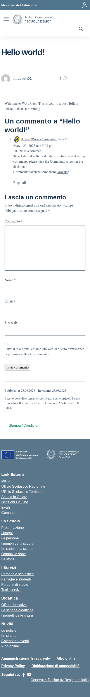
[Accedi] (85, 5)
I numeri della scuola (17, 543)
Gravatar (62, 171)
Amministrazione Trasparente (25, 658)
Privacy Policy (13, 666)
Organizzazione (13, 554)
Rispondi (19, 182)
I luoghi (7, 533)
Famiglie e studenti (16, 579)
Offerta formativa (14, 605)
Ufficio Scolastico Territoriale (23, 492)
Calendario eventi (15, 641)
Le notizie (8, 630)
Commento (13, 221)
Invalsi (6, 507)
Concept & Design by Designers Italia (60, 680)
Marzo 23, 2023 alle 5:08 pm (33, 145)
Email (10, 301)
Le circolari (9, 636)
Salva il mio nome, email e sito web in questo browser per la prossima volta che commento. (44, 351)
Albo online (10, 646)
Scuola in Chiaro (14, 497)
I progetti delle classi (17, 615)
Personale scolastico (17, 574)
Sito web (11, 322)
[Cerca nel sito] (81, 29)
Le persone (10, 538)
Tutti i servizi (11, 590)
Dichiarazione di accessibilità (55, 666)
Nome (10, 280)
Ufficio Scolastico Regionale (23, 486)
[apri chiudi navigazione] (6, 19)
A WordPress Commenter (39, 139)
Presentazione (12, 528)
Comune (8, 512)
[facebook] (24, 675)
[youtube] (29, 675)
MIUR (5, 481)
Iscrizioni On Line (14, 502)
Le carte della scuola (17, 549)
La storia (8, 559)
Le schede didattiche (17, 610)
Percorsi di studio (14, 584)
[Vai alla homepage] (17, 19)
